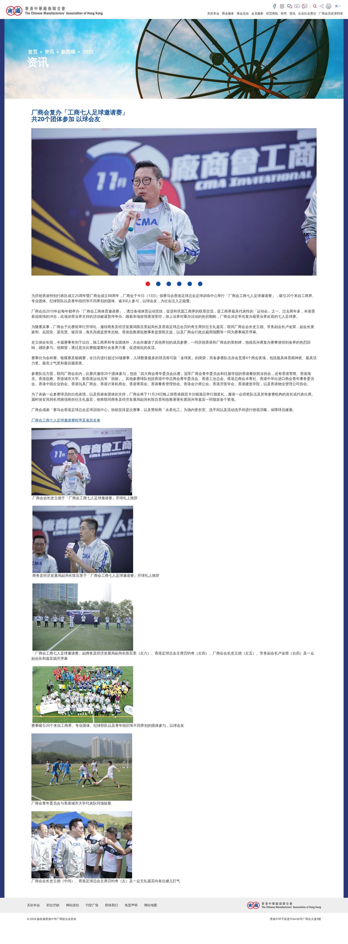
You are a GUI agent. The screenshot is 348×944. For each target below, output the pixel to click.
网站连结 (72, 905)
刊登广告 (92, 905)
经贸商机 (272, 13)
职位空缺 (53, 905)
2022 (88, 52)
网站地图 (150, 905)
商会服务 (228, 13)
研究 (284, 13)
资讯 (292, 13)
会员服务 (257, 13)
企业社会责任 (307, 13)
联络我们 (111, 905)
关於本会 (213, 13)
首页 (33, 52)
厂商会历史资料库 (331, 13)
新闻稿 (68, 52)
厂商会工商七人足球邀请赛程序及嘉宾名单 (65, 420)
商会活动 (243, 13)
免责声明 (131, 905)
